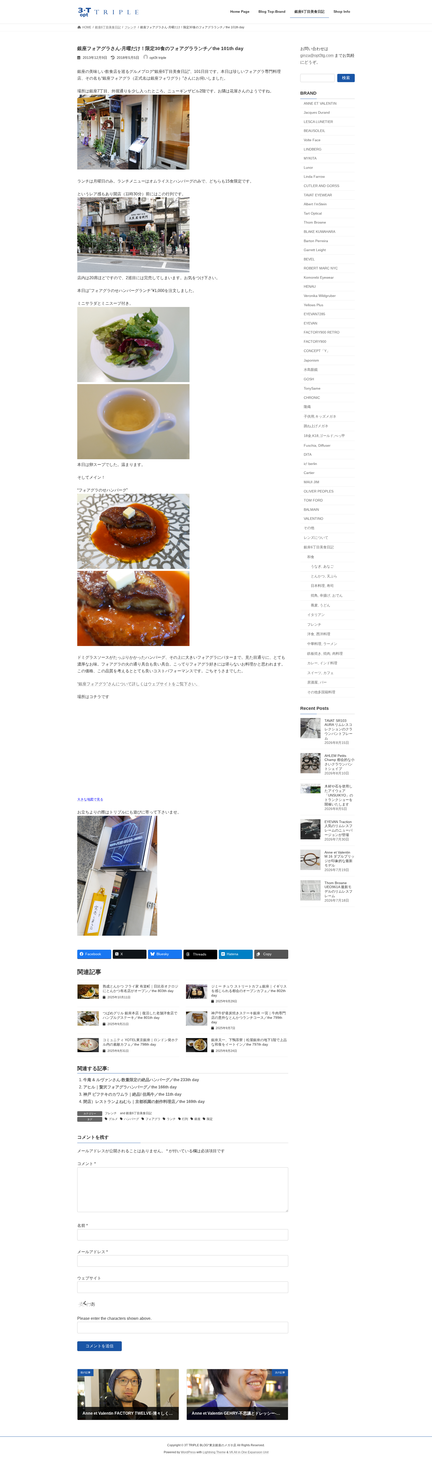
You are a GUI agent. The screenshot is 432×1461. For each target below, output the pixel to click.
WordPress (188, 1452)
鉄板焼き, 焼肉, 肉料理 (325, 653)
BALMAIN (311, 509)
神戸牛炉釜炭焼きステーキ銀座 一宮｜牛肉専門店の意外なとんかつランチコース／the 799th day (248, 1017)
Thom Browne (315, 222)
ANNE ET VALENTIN (320, 103)
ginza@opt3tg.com (317, 55)
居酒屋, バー (317, 682)
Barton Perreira (316, 241)
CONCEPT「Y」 (317, 351)
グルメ (113, 1119)
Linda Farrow (314, 177)
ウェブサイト (89, 1278)
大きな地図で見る (90, 799)
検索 (346, 77)
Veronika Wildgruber (320, 296)
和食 (310, 557)
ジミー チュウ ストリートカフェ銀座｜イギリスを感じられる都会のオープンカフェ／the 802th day (249, 990)
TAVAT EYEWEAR (318, 195)
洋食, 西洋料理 (318, 634)
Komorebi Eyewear (319, 277)
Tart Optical (313, 213)
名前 (82, 1225)
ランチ (171, 1119)
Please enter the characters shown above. (114, 1318)
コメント (86, 1164)
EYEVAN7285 (314, 314)
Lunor (308, 167)
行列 (185, 1119)
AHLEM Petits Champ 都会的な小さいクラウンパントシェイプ (339, 762)
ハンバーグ (131, 1119)
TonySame (312, 388)
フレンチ (111, 1113)
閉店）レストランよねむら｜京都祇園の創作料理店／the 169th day (144, 1101)
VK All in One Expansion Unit (248, 1452)
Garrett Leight (315, 250)
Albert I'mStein (315, 204)
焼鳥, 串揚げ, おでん (327, 595)
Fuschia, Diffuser (317, 445)
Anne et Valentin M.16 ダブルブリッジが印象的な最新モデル (339, 858)
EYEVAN (310, 323)
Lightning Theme (214, 1452)
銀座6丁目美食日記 (139, 1113)
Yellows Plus (313, 305)
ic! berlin (310, 463)
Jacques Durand (317, 112)
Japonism (311, 360)
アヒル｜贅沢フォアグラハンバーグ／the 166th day (130, 1087)
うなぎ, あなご (322, 566)
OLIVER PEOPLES (319, 491)
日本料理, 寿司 (322, 586)
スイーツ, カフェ (320, 673)
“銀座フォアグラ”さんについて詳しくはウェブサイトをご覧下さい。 (138, 684)
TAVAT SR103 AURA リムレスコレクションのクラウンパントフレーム (338, 729)
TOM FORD (313, 500)
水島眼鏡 (311, 369)
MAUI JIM (311, 482)
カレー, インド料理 (322, 663)
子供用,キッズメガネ (320, 416)
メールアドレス (92, 1252)
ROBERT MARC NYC (321, 268)
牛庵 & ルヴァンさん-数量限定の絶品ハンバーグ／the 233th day (141, 1080)
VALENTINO (313, 519)
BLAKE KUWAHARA (319, 232)
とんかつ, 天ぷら (324, 576)
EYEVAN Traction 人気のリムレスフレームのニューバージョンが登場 (338, 828)
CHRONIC (312, 397)
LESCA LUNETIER (318, 121)
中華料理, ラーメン (322, 644)
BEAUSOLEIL (314, 131)
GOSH (309, 379)
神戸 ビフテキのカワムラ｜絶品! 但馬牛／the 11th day (132, 1094)
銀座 (197, 1119)
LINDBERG (313, 149)
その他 (309, 528)
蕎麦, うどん (320, 605)
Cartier (309, 473)
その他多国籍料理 (321, 692)
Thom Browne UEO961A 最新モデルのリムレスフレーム (338, 889)
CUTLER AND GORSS (321, 186)
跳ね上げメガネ (316, 426)
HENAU (310, 286)
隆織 (307, 407)
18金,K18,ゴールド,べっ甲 (324, 436)
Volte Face (312, 140)
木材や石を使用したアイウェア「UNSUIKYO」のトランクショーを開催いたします (338, 795)
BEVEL (309, 259)
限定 (210, 1119)
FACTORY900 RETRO (322, 332)
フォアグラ (153, 1119)
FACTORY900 (315, 342)
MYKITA (310, 158)
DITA (308, 454)
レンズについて (316, 537)
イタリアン (316, 615)
